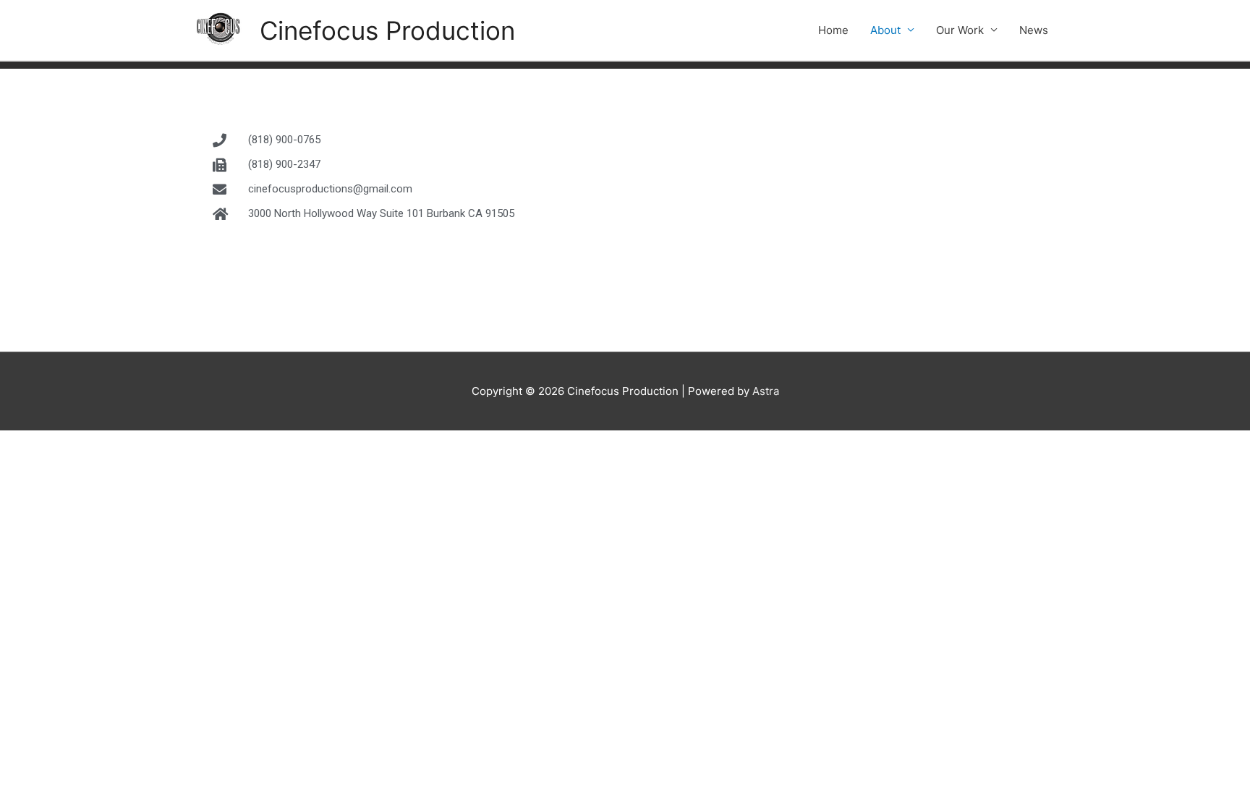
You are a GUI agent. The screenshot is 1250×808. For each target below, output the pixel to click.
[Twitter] (261, 267)
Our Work (960, 30)
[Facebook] (224, 267)
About (885, 30)
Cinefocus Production (387, 30)
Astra (765, 391)
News (1033, 30)
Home (833, 30)
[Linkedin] (337, 267)
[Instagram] (299, 267)
